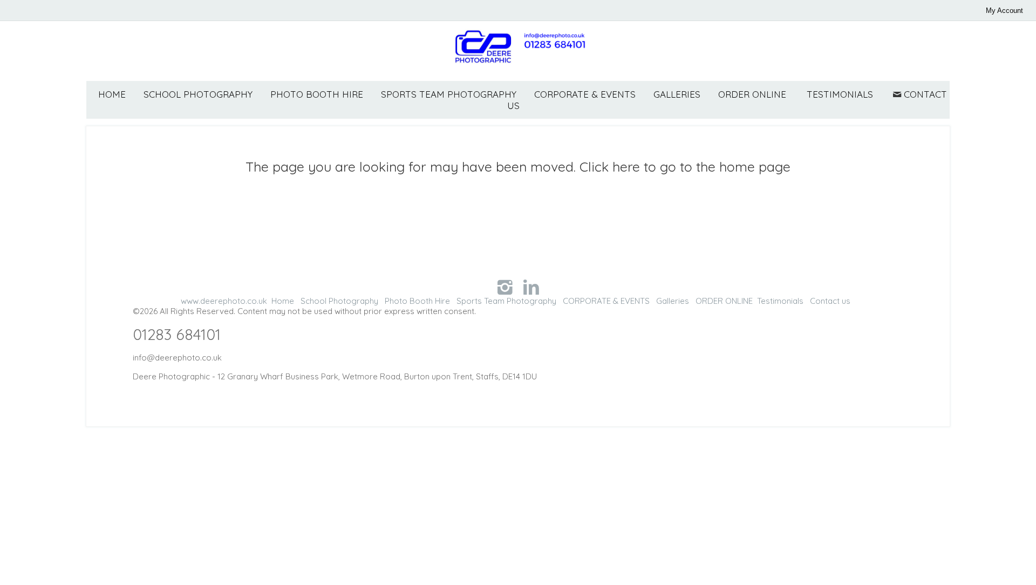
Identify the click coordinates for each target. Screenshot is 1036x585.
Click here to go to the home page (685, 166)
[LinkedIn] (531, 286)
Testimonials (840, 94)
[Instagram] (505, 286)
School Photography (198, 94)
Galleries (676, 94)
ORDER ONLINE (752, 94)
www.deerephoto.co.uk (224, 301)
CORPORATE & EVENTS (585, 94)
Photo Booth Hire (316, 94)
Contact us (830, 301)
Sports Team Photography (448, 94)
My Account (1004, 10)
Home (112, 94)
